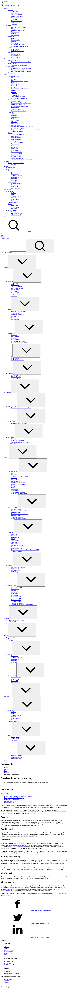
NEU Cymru (15, 49)
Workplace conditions (17, 109)
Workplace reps (15, 29)
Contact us (14, 24)
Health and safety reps (17, 30)
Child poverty (11, 73)
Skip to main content (6, 1)
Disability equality (16, 137)
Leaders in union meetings (11, 799)
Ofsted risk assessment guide (19, 65)
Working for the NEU (17, 22)
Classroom (11, 112)
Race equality (15, 136)
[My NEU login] (1, 233)
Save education (12, 60)
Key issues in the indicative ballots (21, 62)
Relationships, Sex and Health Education (22, 126)
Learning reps (15, 32)
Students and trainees (17, 142)
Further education (16, 155)
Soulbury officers (16, 156)
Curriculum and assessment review (21, 71)
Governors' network (16, 213)
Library (10, 172)
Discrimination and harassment (20, 88)
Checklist (14, 178)
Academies (14, 93)
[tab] (35, 796)
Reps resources (15, 33)
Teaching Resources (17, 131)
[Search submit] (40, 246)
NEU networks (12, 210)
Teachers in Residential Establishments (22, 159)
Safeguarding (15, 120)
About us (10, 10)
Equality (10, 133)
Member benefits (16, 55)
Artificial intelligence (17, 125)
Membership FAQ (16, 54)
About (6, 8)
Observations (15, 117)
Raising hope (15, 43)
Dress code (14, 123)
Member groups (12, 141)
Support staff (15, 150)
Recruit (10, 204)
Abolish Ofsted (12, 63)
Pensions (13, 79)
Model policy (15, 177)
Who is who (14, 11)
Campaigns (7, 59)
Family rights (15, 84)
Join (5, 216)
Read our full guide (10, 890)
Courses (6, 161)
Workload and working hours (19, 81)
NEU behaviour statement (17, 846)
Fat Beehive (12, 987)
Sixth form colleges (16, 153)
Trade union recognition (18, 96)
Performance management (18, 87)
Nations (10, 47)
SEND (13, 118)
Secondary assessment (17, 70)
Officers (13, 193)
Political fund (15, 17)
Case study (14, 208)
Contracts (14, 82)
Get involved (8, 189)
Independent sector (16, 152)
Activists (10, 191)
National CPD (12, 164)
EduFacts (14, 200)
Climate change (15, 107)
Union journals (12, 182)
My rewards (7, 963)
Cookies (6, 980)
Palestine (13, 41)
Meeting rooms (8, 951)
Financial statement (16, 21)
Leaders (13, 145)
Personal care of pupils (17, 128)
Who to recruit (15, 207)
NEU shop (7, 955)
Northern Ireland (9, 950)
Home (6, 767)
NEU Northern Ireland (17, 51)
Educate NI (14, 186)
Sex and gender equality (18, 134)
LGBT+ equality (16, 139)
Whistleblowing (15, 95)
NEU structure (15, 13)
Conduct (13, 92)
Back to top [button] (4, 940)
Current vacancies (9, 953)
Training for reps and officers (16, 163)
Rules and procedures (17, 16)
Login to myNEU (6, 238)
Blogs (9, 169)
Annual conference (16, 14)
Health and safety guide (18, 104)
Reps (9, 25)
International (11, 36)
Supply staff (14, 147)
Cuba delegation (15, 40)
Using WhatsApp (9, 802)
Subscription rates (16, 57)
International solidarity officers (19, 46)
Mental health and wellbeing (19, 111)
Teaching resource (16, 175)
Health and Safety (13, 100)
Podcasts (10, 171)
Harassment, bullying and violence (21, 103)
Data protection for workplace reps (14, 798)
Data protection (15, 90)
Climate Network (16, 215)
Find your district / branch (11, 973)
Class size (14, 122)
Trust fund (14, 19)
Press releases (11, 167)
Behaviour (14, 115)
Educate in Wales (16, 185)
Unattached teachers (17, 158)
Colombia (14, 38)
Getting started (15, 205)
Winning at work (16, 196)
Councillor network (16, 212)
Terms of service (8, 984)
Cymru (6, 948)
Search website (5, 252)
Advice (6, 74)
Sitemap (6, 982)
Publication (14, 174)
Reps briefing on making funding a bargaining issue (18, 796)
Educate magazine (16, 183)
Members (10, 52)
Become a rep (15, 35)
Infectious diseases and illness (19, 106)
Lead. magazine (15, 188)
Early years (14, 148)
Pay (12, 77)
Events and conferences (14, 202)
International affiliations (18, 44)
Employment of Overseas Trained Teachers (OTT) (25, 130)
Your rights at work (13, 76)
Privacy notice (8, 979)
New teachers (15, 144)
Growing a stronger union (18, 27)
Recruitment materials (10, 801)
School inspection (16, 85)
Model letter (14, 180)
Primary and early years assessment (21, 68)
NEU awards (15, 199)
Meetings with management (19, 98)
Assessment (11, 66)
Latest (6, 166)
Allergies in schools (16, 101)
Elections (13, 197)
